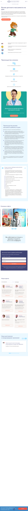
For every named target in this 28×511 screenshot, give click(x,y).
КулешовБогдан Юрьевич (22, 316)
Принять (22, 508)
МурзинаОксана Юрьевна (9, 301)
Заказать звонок (14, 115)
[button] (13, 228)
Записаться (7, 295)
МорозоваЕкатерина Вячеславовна (21, 302)
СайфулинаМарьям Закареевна (21, 287)
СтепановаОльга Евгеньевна (9, 286)
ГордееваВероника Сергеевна (8, 316)
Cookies (9, 507)
